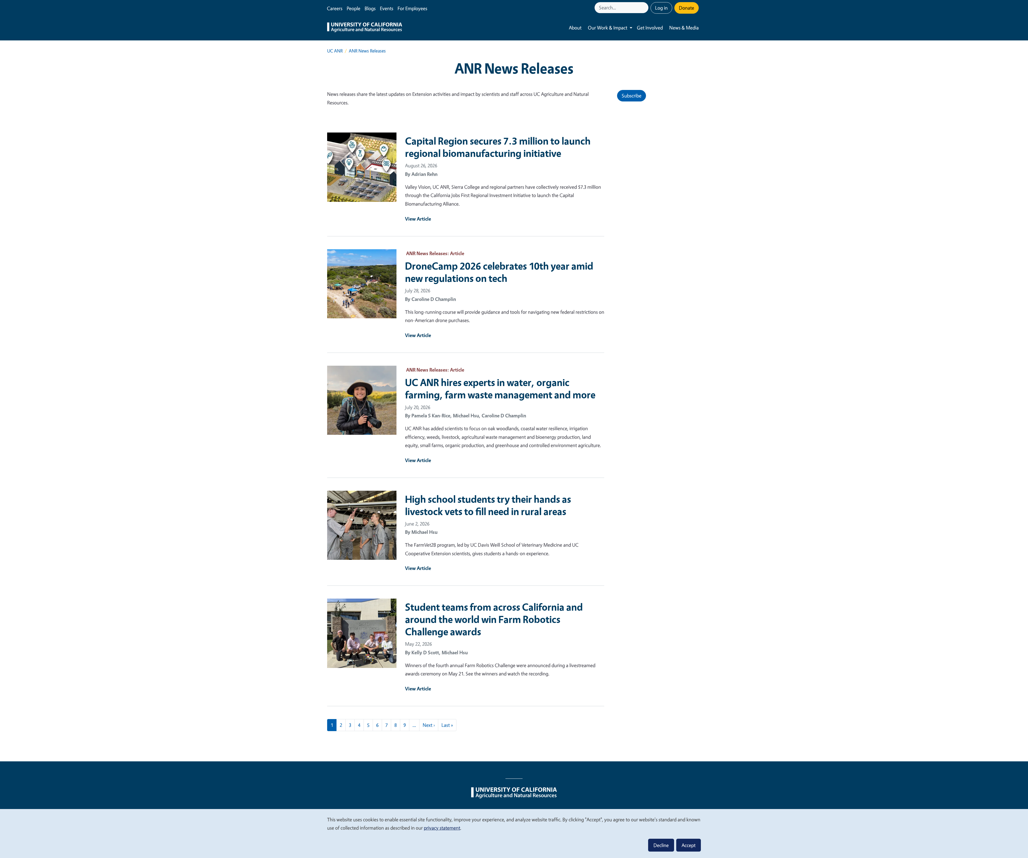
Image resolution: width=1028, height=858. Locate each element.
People (353, 8)
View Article (418, 219)
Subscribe (631, 95)
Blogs (370, 8)
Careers (334, 8)
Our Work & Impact (607, 27)
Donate (686, 8)
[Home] (364, 27)
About (575, 27)
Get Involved (650, 27)
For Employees (412, 8)
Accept (689, 845)
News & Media (684, 27)
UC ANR (335, 51)
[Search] (644, 7)
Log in (661, 8)
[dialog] (514, 833)
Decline (661, 845)
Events (386, 8)
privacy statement (442, 828)
